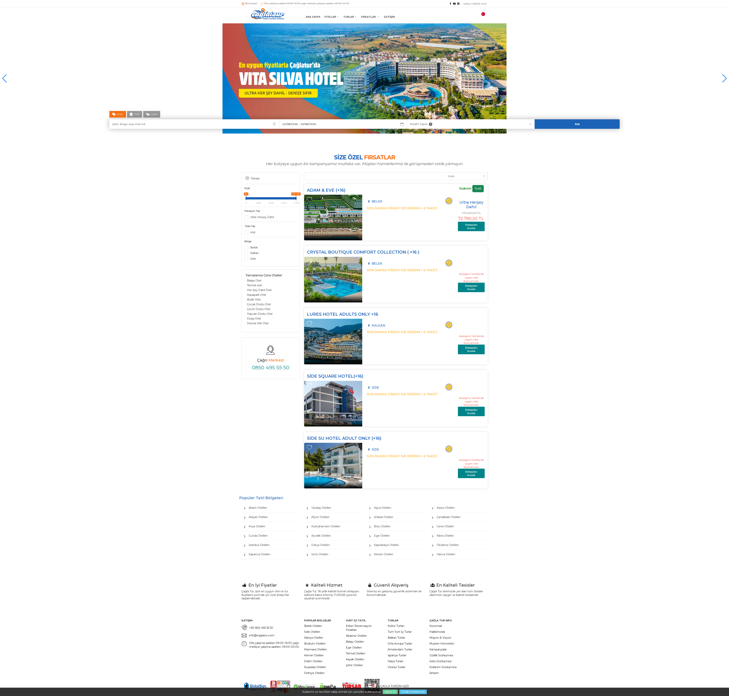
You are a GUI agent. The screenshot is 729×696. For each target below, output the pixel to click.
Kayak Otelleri (355, 659)
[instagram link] (458, 3)
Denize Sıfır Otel (257, 323)
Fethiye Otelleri (314, 673)
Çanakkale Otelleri (448, 517)
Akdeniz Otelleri (356, 635)
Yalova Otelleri (446, 554)
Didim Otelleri (313, 661)
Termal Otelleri (355, 653)
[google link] (454, 3)
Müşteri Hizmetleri (441, 643)
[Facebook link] (450, 3)
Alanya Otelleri (313, 637)
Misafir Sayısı (420, 124)
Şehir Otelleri (354, 665)
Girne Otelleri (445, 526)
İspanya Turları (397, 655)
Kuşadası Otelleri (315, 667)
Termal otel (254, 285)
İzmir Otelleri (319, 554)
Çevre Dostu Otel (258, 309)
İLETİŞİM (389, 16)
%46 (478, 188)
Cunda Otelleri (258, 535)
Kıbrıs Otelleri (445, 535)
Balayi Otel (254, 280)
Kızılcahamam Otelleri (325, 526)
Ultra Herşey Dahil (262, 217)
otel (252, 232)
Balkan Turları (396, 637)
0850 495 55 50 (270, 368)
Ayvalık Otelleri (321, 535)
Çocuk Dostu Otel (259, 304)
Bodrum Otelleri (314, 643)
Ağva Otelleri (382, 507)
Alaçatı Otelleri (258, 517)
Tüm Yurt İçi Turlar (400, 632)
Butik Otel (253, 299)
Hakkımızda (437, 632)
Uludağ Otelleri (321, 507)
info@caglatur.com (261, 635)
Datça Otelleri (320, 545)
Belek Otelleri (313, 626)
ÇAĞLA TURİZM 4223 (394, 686)
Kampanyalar (438, 649)
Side (253, 258)
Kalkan (254, 253)
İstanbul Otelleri (259, 545)
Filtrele (255, 178)
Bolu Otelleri (382, 526)
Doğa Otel (254, 318)
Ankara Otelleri (383, 517)
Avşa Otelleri (257, 526)
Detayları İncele (471, 226)
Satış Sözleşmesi (440, 661)
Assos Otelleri (445, 507)
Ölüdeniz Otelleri (448, 545)
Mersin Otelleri (383, 554)
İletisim (434, 673)
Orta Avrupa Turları (400, 643)
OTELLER (330, 16)
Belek (254, 247)
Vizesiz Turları (396, 667)
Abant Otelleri (258, 507)
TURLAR (348, 16)
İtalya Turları (395, 661)
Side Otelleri (312, 632)
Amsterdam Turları (400, 649)
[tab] (117, 114)
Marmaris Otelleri (315, 649)
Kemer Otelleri (313, 655)
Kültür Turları (396, 626)
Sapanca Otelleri (259, 554)
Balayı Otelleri (355, 641)
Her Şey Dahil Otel (259, 290)
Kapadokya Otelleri (386, 545)
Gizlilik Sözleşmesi (413, 692)
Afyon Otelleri (320, 517)
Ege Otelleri (382, 535)
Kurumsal (435, 626)
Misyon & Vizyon (440, 637)
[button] (724, 78)
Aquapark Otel (256, 295)
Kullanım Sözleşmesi (443, 667)
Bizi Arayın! (251, 3)
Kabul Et (390, 692)
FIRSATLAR (368, 16)
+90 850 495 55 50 (261, 628)
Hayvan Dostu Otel (259, 314)
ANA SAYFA (313, 16)
